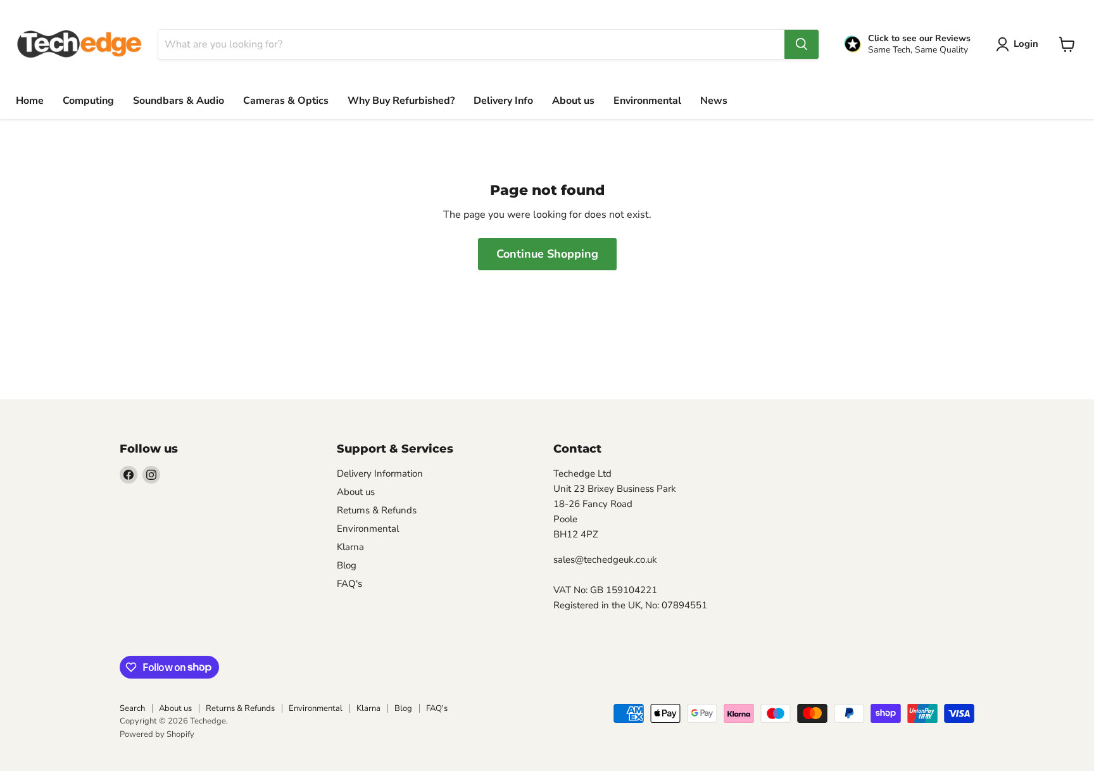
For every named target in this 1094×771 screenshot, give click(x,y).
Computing (88, 101)
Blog (346, 565)
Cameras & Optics (286, 101)
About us (573, 101)
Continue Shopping (547, 253)
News (713, 101)
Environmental (647, 101)
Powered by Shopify (157, 734)
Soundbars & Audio (178, 101)
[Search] (801, 44)
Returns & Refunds (377, 510)
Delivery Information (380, 473)
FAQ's (349, 583)
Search (132, 708)
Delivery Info (503, 101)
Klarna (350, 547)
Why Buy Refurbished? (401, 101)
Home (30, 101)
